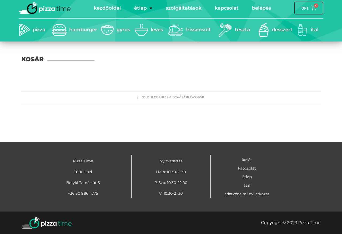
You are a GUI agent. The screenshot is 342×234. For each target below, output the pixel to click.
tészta (242, 30)
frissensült (198, 30)
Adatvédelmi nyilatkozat (246, 193)
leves (157, 30)
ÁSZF (247, 185)
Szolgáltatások (183, 8)
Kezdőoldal (107, 8)
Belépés (261, 8)
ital (314, 30)
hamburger (83, 30)
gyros (123, 30)
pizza (39, 30)
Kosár (247, 159)
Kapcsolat (227, 8)
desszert (282, 30)
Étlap (140, 8)
